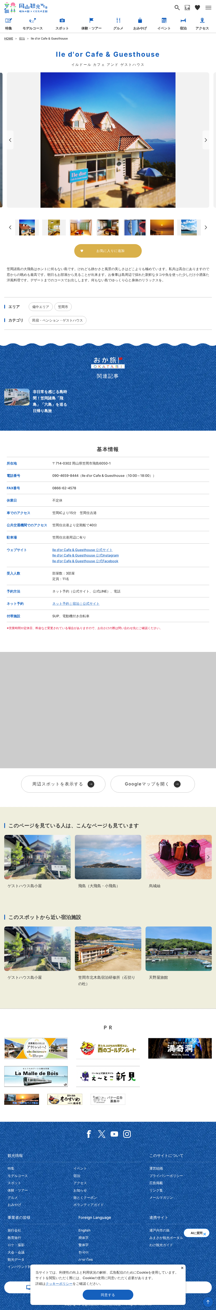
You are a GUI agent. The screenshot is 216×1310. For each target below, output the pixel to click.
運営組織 (156, 1168)
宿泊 (183, 28)
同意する (108, 1295)
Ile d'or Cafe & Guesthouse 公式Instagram (85, 555)
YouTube (114, 1134)
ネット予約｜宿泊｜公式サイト (76, 603)
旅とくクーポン (85, 1197)
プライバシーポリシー (166, 1176)
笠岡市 (63, 307)
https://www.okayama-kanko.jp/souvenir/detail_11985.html (179, 862)
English (84, 1230)
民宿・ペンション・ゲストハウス (57, 320)
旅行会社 (14, 1230)
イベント (164, 28)
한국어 (83, 1252)
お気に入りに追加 (110, 251)
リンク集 (156, 1190)
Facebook (89, 1134)
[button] (204, 1233)
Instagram (127, 1134)
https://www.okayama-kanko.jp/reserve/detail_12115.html (37, 862)
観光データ (16, 1259)
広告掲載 (156, 1183)
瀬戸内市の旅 (159, 1230)
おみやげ (140, 28)
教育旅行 (14, 1238)
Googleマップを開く (147, 783)
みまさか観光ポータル (166, 1238)
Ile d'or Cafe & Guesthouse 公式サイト (82, 550)
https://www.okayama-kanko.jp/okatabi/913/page (37, 401)
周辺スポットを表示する (57, 783)
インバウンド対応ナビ (24, 1267)
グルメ (118, 28)
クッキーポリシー (59, 1283)
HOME (8, 38)
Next (206, 140)
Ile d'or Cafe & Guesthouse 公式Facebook (85, 561)
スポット (62, 28)
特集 (8, 28)
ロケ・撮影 (16, 1245)
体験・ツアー (91, 28)
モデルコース (33, 28)
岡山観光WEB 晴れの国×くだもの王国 (25, 7)
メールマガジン (161, 1197)
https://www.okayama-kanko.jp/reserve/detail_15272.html (108, 956)
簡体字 (83, 1238)
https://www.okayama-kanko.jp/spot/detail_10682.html (108, 862)
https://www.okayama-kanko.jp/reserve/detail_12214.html (179, 953)
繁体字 (83, 1245)
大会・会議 (16, 1252)
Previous (9, 140)
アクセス (202, 28)
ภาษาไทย (85, 1259)
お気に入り (197, 8)
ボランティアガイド (88, 1205)
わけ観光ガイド (161, 1245)
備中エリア (40, 307)
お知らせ (80, 1190)
